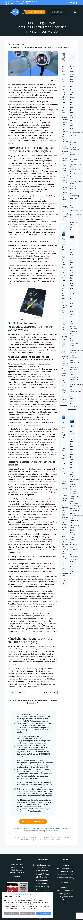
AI (15, 828)
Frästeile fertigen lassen (60, 837)
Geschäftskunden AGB (65, 868)
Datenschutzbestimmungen (22, 894)
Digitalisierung (44, 828)
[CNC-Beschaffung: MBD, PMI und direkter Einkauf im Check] (72, 418)
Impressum (65, 865)
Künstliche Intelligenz (31, 831)
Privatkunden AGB (66, 871)
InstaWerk (32, 155)
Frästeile (64, 828)
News (46, 840)
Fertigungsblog (18, 45)
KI (68, 828)
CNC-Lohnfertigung (41, 890)
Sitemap (66, 902)
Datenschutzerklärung (65, 878)
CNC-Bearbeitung (25, 828)
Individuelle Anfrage (41, 874)
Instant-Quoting (27, 840)
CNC (18, 828)
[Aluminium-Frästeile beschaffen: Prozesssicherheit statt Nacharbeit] (63, 58)
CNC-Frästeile (41, 877)
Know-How (39, 840)
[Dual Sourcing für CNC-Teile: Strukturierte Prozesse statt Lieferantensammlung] (63, 230)
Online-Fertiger (53, 831)
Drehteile (52, 828)
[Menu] (74, 12)
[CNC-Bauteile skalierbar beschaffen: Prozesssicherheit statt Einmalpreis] (63, 414)
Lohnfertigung (43, 831)
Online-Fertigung (41, 871)
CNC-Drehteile (41, 883)
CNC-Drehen (35, 828)
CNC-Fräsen (17, 837)
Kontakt (17, 877)
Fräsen (58, 828)
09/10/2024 (54, 81)
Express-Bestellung (41, 887)
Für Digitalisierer (65, 893)
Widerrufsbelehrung (66, 874)
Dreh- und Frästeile (42, 837)
